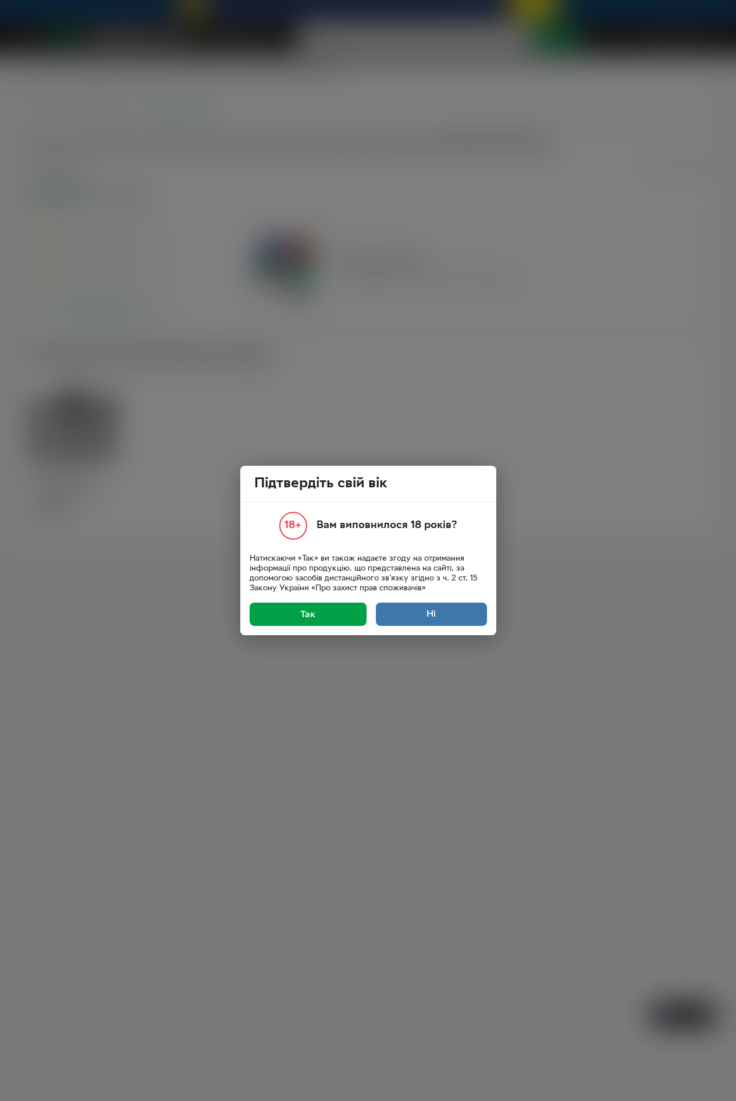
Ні (431, 614)
